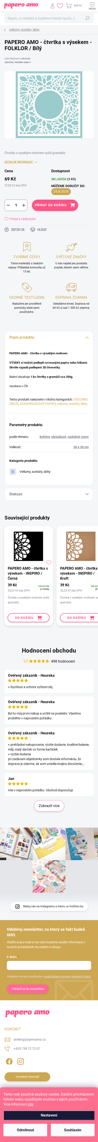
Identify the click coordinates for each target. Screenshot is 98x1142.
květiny (45, 437)
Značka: (18, 62)
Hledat (87, 18)
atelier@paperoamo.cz (30, 1039)
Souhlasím (72, 1130)
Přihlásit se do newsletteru (28, 988)
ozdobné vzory (78, 437)
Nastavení (49, 1115)
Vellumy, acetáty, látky (35, 471)
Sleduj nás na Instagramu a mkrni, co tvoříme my (53, 906)
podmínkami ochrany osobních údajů (67, 976)
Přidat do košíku (51, 205)
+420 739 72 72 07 (27, 1048)
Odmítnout (25, 1130)
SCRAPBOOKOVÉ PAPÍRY (38, 404)
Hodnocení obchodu (49, 650)
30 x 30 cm (81, 447)
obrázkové (58, 437)
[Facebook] (9, 1061)
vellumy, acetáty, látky (72, 404)
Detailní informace (19, 162)
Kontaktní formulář (27, 1076)
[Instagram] (20, 1061)
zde (30, 1104)
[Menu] (92, 5)
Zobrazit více (49, 806)
